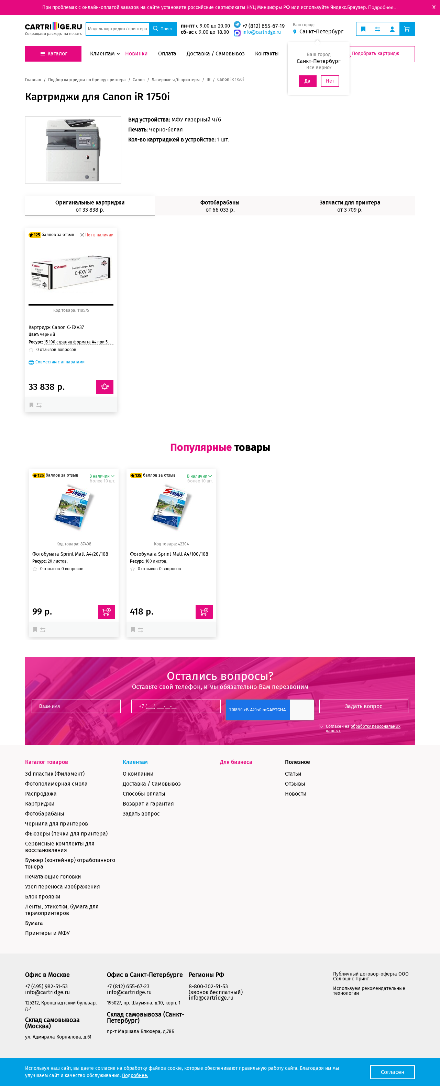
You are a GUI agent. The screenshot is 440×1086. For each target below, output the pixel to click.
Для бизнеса (236, 762)
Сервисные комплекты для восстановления (60, 846)
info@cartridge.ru (261, 32)
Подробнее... (383, 7)
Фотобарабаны (44, 813)
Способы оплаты (144, 793)
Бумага (34, 923)
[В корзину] (106, 612)
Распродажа (41, 793)
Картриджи (40, 803)
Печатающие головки (53, 876)
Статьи (293, 773)
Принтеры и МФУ (47, 933)
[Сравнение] (39, 405)
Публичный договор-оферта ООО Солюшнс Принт (371, 976)
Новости (296, 793)
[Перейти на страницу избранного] (363, 28)
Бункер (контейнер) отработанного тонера (70, 863)
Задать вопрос (141, 813)
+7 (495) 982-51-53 (46, 986)
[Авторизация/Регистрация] (392, 28)
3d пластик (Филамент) (55, 773)
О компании (138, 773)
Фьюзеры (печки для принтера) (66, 833)
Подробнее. (135, 1075)
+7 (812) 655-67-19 (263, 26)
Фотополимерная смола (56, 783)
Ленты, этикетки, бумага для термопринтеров (62, 909)
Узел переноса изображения (62, 886)
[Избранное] (33, 405)
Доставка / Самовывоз (152, 783)
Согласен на (363, 728)
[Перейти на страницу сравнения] (377, 28)
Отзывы (295, 783)
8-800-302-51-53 (208, 986)
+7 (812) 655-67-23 (128, 986)
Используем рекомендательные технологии (369, 991)
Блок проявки (42, 896)
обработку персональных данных (363, 728)
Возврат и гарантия (148, 803)
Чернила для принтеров (56, 823)
